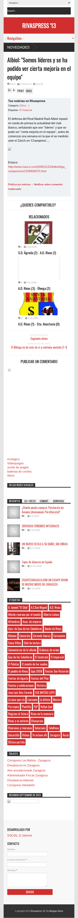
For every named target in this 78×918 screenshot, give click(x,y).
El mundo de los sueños (35, 664)
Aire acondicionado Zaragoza (26, 770)
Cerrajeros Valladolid (20, 785)
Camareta (24, 636)
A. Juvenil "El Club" (18, 607)
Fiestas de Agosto (18, 678)
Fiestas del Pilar (40, 678)
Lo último (45, 699)
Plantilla (26, 707)
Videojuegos (15, 463)
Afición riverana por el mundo (24, 614)
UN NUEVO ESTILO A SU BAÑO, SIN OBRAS (45, 544)
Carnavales (59, 636)
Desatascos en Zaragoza (23, 765)
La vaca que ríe (16, 699)
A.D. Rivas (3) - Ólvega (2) (34, 288)
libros (10, 475)
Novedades (18, 47)
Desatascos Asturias (20, 780)
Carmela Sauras (42, 636)
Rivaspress (37, 721)
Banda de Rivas (53, 629)
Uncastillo (13, 735)
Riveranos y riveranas (20, 728)
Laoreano (32, 699)
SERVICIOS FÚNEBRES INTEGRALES (40, 526)
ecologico (13, 459)
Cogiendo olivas (39, 338)
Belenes (12, 636)
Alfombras (14, 621)
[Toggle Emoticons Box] (9, 370)
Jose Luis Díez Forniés (20, 692)
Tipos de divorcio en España (37, 562)
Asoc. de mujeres (32, 621)
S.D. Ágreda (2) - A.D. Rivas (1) (37, 252)
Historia (41, 685)
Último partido (16, 742)
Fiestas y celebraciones (21, 685)
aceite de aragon (18, 467)
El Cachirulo (41, 657)
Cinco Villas (14, 643)
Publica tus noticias (19, 184)
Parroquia (13, 707)
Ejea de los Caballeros (20, 657)
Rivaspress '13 (39, 25)
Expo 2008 (36, 671)
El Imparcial (25, 84)
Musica (57, 699)
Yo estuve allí (39, 735)
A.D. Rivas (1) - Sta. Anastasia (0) (38, 323)
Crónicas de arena (49, 650)
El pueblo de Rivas (18, 671)
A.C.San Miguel (39, 607)
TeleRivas (53, 728)
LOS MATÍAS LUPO (45, 692)
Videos (26, 735)
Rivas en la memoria (42, 714)
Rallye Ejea (46, 707)
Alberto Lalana (51, 614)
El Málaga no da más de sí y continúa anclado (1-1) (39, 347)
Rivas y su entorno (18, 721)
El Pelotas (13, 664)
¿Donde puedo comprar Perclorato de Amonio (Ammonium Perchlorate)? (42, 509)
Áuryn (66, 735)
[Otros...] (24, 105)
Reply (13, 84)
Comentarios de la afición (22, 650)
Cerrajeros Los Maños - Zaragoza (28, 760)
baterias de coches (19, 471)
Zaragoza (55, 735)
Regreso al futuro (18, 714)
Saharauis (40, 728)
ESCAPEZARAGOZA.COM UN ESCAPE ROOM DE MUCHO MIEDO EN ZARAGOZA (45, 582)
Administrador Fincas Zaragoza (27, 775)
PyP (36, 707)
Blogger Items (56, 911)
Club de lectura (32, 643)
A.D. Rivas (55, 607)
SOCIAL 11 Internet (19, 835)
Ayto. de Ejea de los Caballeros (25, 629)
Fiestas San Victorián (57, 671)
